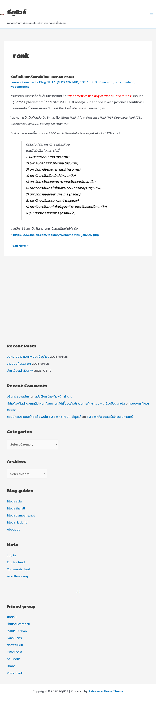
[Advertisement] (78, 307)
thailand (128, 82)
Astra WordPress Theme (105, 691)
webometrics (19, 86)
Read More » (19, 246)
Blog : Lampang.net (21, 515)
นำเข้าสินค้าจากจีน (18, 624)
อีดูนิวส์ (16, 12)
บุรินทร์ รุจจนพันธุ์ (18, 396)
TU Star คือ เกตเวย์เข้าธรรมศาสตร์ (110, 416)
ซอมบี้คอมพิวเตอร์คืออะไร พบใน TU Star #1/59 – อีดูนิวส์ (44, 416)
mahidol (107, 82)
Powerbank (15, 673)
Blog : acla (14, 501)
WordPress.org (17, 576)
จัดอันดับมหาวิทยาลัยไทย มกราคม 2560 (42, 77)
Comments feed (18, 569)
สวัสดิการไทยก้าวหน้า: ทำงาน (53, 396)
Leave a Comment (23, 82)
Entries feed (16, 562)
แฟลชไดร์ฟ (14, 652)
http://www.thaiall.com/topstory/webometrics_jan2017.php (56, 234)
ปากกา (11, 666)
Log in (11, 555)
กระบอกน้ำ (13, 659)
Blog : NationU (17, 522)
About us (13, 529)
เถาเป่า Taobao (17, 631)
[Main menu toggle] (151, 14)
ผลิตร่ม (12, 617)
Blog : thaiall (16, 508)
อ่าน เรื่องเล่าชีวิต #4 (20, 370)
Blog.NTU (46, 82)
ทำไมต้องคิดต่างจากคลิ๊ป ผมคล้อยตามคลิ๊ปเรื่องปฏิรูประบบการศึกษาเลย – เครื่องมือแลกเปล (66, 403)
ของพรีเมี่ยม (15, 645)
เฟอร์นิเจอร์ (14, 638)
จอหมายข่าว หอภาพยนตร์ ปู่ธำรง (28, 356)
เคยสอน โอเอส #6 (19, 363)
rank (118, 82)
